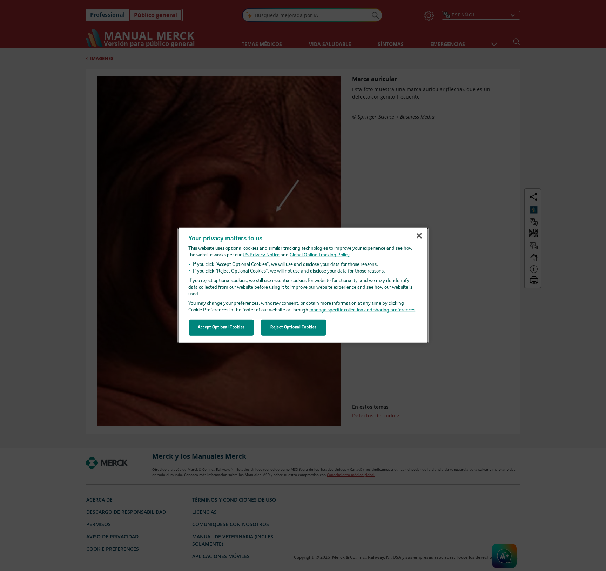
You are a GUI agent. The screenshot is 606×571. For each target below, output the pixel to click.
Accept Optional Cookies (221, 327)
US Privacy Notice (261, 255)
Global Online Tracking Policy (320, 255)
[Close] (419, 235)
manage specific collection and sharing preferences (362, 310)
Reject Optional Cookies (293, 327)
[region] (303, 285)
